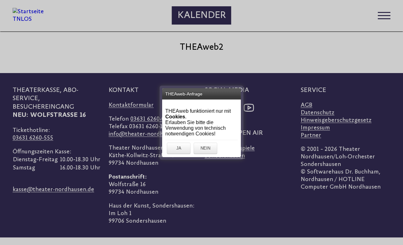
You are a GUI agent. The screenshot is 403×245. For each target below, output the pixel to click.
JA (178, 148)
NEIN (205, 148)
